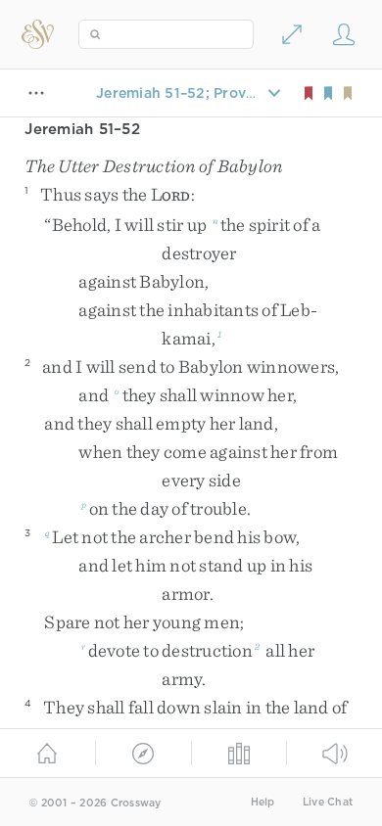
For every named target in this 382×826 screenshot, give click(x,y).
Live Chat (328, 802)
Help (263, 802)
